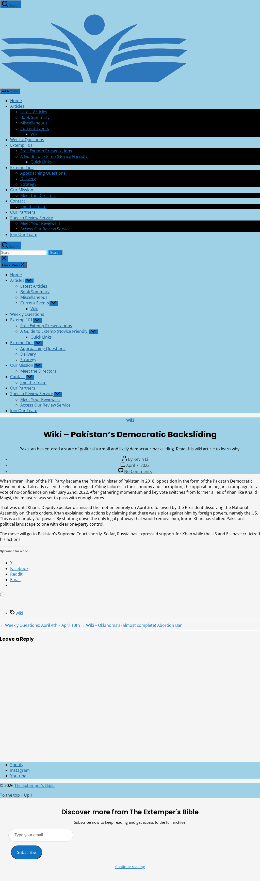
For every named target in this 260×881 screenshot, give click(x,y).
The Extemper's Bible (34, 785)
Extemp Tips (22, 167)
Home (16, 100)
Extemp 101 (21, 145)
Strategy (28, 184)
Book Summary (35, 117)
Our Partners (22, 212)
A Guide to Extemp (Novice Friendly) (54, 156)
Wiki (34, 134)
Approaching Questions (43, 173)
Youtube (18, 776)
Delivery (28, 178)
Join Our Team (23, 234)
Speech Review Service (31, 218)
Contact (17, 201)
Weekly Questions (27, 139)
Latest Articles (33, 112)
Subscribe (26, 852)
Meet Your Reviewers (40, 223)
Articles (17, 106)
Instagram (20, 770)
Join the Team (33, 206)
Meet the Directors (38, 195)
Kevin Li (141, 459)
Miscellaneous (33, 123)
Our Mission (21, 190)
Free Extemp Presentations (46, 151)
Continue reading (130, 866)
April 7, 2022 (138, 465)
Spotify (16, 764)
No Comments (138, 471)
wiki (19, 613)
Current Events (34, 128)
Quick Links (41, 162)
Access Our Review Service (45, 229)
